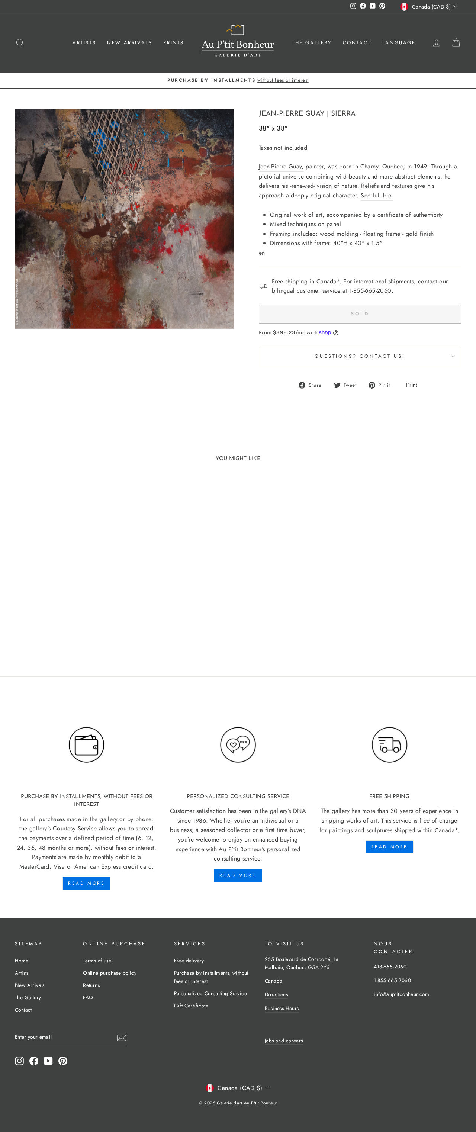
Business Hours (282, 1008)
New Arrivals (129, 42)
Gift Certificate (191, 1005)
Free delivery (189, 960)
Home (22, 960)
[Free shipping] (389, 745)
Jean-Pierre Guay (292, 114)
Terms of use (97, 960)
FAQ (88, 997)
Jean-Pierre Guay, (281, 166)
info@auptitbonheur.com (401, 994)
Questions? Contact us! (360, 356)
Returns (91, 985)
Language (399, 42)
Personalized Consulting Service (210, 993)
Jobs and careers (284, 1040)
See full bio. (377, 195)
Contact (357, 42)
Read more (86, 883)
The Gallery (312, 42)
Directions (276, 994)
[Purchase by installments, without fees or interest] (86, 745)
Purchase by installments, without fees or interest (211, 977)
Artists (84, 42)
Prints (173, 42)
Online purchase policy (109, 973)
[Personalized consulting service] (237, 745)
